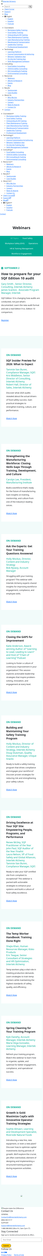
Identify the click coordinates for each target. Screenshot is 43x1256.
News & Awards (14, 105)
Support (7, 12)
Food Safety (27, 238)
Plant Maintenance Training (18, 37)
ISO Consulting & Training (17, 71)
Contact (7, 109)
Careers (11, 102)
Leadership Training (15, 44)
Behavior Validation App (17, 57)
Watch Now (11, 418)
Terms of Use (19, 1255)
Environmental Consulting (17, 73)
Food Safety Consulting (16, 66)
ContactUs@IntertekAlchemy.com (14, 1217)
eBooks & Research (15, 81)
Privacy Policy (6, 1255)
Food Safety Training (15, 32)
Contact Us (12, 107)
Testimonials (12, 90)
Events (10, 83)
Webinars (11, 78)
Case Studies (12, 93)
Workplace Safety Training (17, 30)
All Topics (14, 238)
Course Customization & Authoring (21, 54)
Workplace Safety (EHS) (14, 243)
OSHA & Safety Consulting (17, 69)
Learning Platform (14, 52)
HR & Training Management (21, 248)
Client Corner (9, 9)
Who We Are (12, 97)
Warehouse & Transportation (19, 42)
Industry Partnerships (16, 100)
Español (11, 21)
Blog (6, 14)
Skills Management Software (18, 61)
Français (11, 24)
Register (5, 320)
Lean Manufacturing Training (19, 40)
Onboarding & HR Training (18, 35)
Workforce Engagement (22, 253)
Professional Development (18, 47)
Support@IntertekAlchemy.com (13, 1225)
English (10, 19)
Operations (33, 243)
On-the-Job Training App (17, 59)
